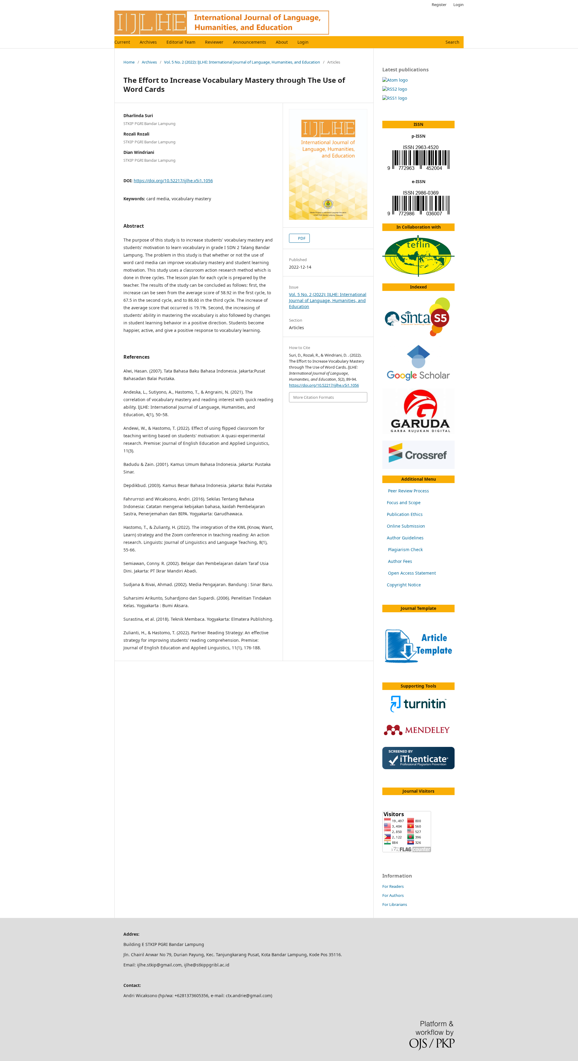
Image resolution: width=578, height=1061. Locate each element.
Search (451, 42)
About (282, 42)
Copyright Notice (404, 585)
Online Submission (406, 526)
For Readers (393, 886)
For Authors (393, 895)
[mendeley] (418, 738)
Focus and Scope (404, 502)
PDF (301, 238)
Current (122, 42)
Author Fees (400, 561)
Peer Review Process (408, 491)
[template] (418, 662)
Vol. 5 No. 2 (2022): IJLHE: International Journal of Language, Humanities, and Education (242, 62)
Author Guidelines (405, 538)
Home (129, 62)
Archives (148, 42)
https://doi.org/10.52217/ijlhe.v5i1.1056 (173, 180)
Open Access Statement (412, 573)
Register (439, 4)
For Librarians (394, 904)
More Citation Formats (313, 397)
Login (303, 42)
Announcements (249, 42)
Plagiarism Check (405, 549)
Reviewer (214, 42)
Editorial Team (180, 42)
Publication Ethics (405, 514)
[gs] (418, 380)
